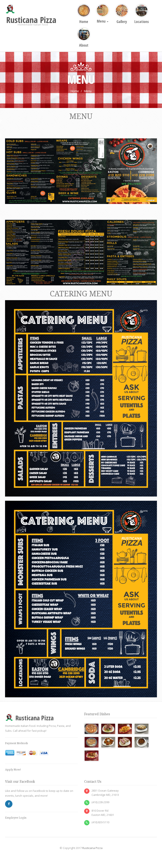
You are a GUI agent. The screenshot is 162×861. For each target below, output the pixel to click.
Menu (101, 21)
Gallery (121, 21)
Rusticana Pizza (92, 848)
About (83, 45)
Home (83, 21)
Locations (141, 21)
